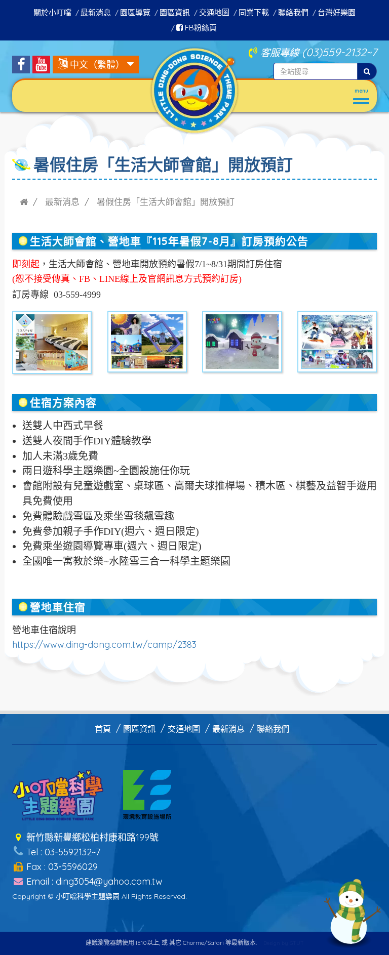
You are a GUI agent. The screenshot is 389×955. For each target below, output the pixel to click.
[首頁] (24, 201)
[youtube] (41, 64)
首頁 (103, 729)
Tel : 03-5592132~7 (62, 852)
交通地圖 (214, 12)
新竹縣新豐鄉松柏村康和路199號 (91, 837)
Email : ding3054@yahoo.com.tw (93, 881)
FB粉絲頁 (200, 27)
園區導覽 (135, 12)
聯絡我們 (293, 12)
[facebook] (21, 64)
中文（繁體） (97, 64)
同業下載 (254, 12)
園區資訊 (175, 12)
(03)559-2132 (334, 52)
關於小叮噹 (52, 12)
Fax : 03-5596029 (61, 867)
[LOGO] (194, 89)
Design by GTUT (283, 943)
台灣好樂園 (337, 12)
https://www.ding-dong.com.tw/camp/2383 (104, 644)
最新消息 (96, 12)
